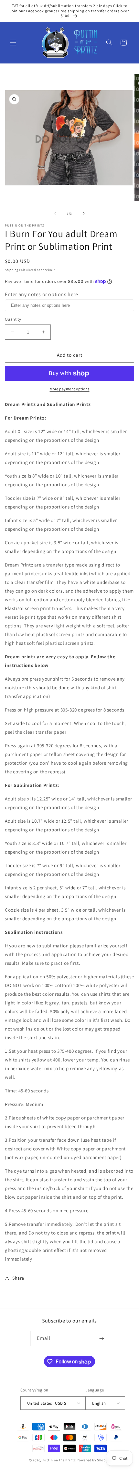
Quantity (13, 319)
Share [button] (18, 1278)
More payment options (70, 388)
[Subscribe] (102, 1338)
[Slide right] (84, 213)
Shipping (11, 270)
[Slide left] (55, 213)
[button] (13, 42)
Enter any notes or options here (41, 294)
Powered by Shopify (93, 1460)
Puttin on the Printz (59, 1460)
